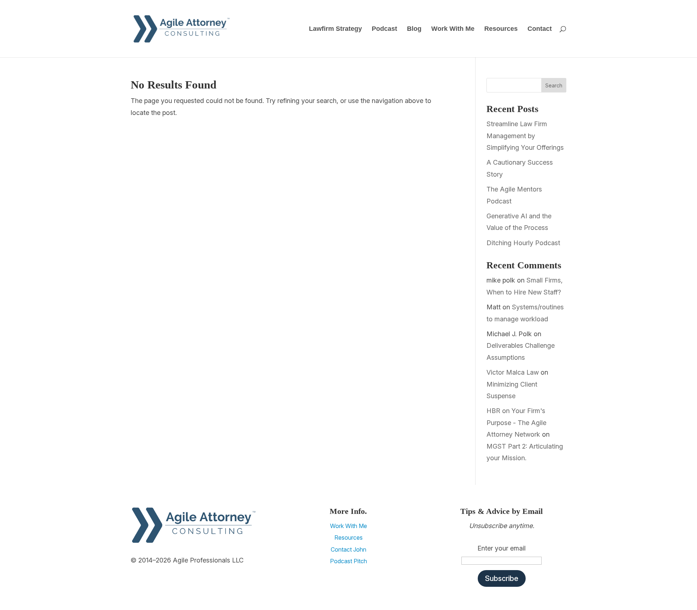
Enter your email (501, 548)
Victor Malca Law (512, 372)
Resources (501, 29)
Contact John (348, 549)
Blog (414, 29)
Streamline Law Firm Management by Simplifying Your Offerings (525, 135)
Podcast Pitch (348, 561)
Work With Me (452, 29)
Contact (539, 29)
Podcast (384, 29)
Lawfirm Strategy (335, 29)
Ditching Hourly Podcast (523, 243)
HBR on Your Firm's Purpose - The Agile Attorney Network (516, 422)
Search (553, 85)
